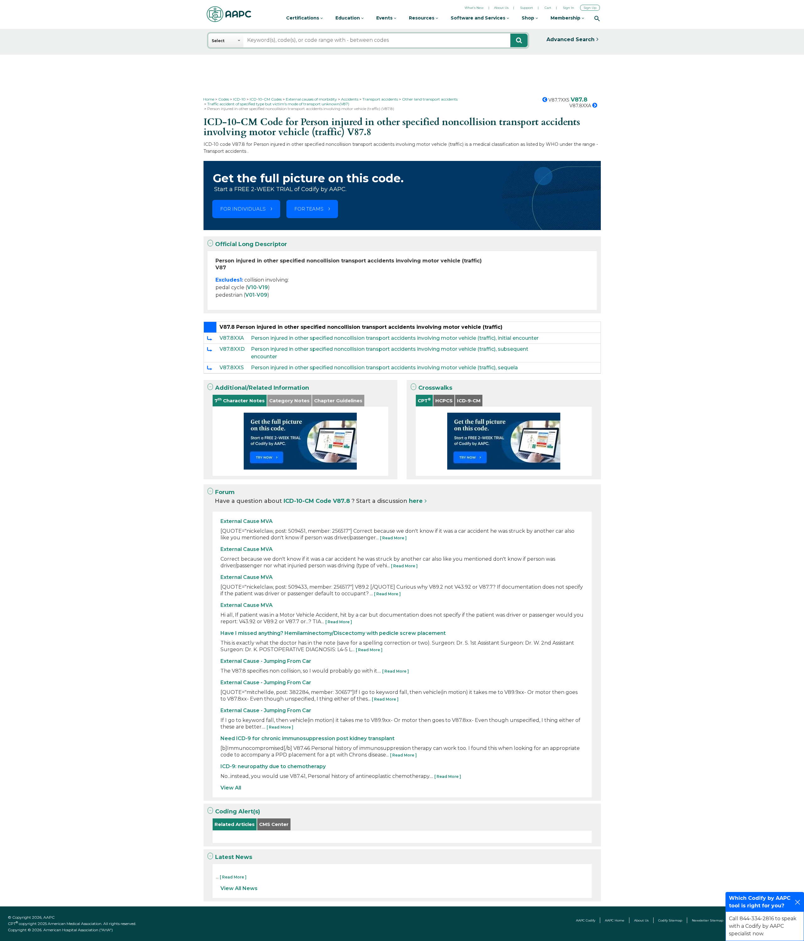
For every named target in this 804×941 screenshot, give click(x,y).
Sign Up (590, 8)
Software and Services (479, 18)
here (416, 501)
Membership (566, 18)
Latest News (233, 857)
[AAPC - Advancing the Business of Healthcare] (229, 14)
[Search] (597, 18)
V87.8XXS (232, 368)
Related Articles (235, 824)
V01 (250, 295)
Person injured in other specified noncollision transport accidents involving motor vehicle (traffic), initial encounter (395, 338)
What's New (474, 8)
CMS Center (274, 824)
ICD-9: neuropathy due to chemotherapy (273, 766)
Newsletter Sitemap (707, 920)
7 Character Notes (240, 400)
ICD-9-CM (469, 401)
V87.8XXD (232, 349)
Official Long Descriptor (251, 244)
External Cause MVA (246, 521)
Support (526, 8)
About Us (501, 8)
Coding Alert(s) (237, 811)
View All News (239, 888)
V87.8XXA (232, 338)
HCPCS (444, 401)
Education (348, 18)
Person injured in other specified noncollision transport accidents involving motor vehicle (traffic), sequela (384, 368)
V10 (252, 287)
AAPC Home (614, 920)
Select (218, 40)
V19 (263, 287)
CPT (424, 400)
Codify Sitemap (670, 920)
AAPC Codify (585, 920)
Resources (422, 18)
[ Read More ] (393, 538)
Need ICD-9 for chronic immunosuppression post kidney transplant (307, 738)
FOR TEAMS (308, 209)
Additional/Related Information (262, 387)
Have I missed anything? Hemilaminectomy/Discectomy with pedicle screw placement (333, 633)
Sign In (568, 8)
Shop (528, 18)
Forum (225, 492)
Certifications (303, 18)
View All (230, 788)
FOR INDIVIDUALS (243, 209)
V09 (262, 295)
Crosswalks (435, 387)
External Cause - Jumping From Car (265, 661)
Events (385, 18)
